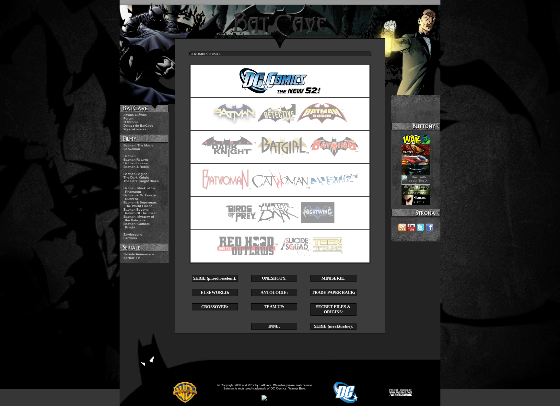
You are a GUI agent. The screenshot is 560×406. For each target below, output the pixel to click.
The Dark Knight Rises (141, 181)
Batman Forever (136, 163)
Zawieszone (132, 234)
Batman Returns (136, 159)
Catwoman (131, 149)
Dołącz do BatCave (138, 125)
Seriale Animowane (138, 254)
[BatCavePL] (420, 229)
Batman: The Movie (138, 145)
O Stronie (130, 122)
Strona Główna (135, 115)
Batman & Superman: (140, 204)
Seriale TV (131, 258)
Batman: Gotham (136, 225)
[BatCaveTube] (411, 229)
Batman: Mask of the (139, 189)
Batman (129, 156)
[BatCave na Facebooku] (429, 229)
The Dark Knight (136, 177)
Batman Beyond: (140, 211)
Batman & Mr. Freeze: (140, 197)
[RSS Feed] (402, 229)
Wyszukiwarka (134, 129)
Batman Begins (135, 174)
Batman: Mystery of (138, 218)
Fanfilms (130, 238)
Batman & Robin (136, 166)
